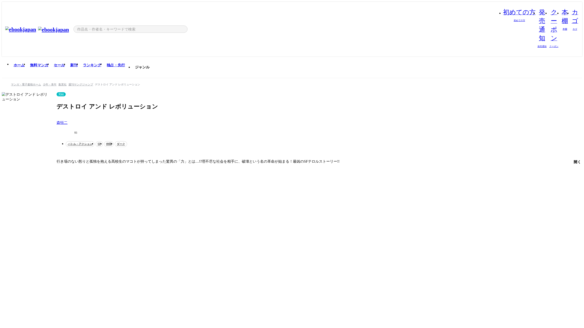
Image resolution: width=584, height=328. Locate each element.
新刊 (74, 65)
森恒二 (62, 123)
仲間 (109, 144)
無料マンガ (39, 65)
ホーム (19, 65)
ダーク (121, 144)
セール (59, 65)
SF (99, 144)
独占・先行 (116, 65)
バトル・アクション (80, 144)
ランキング (92, 65)
